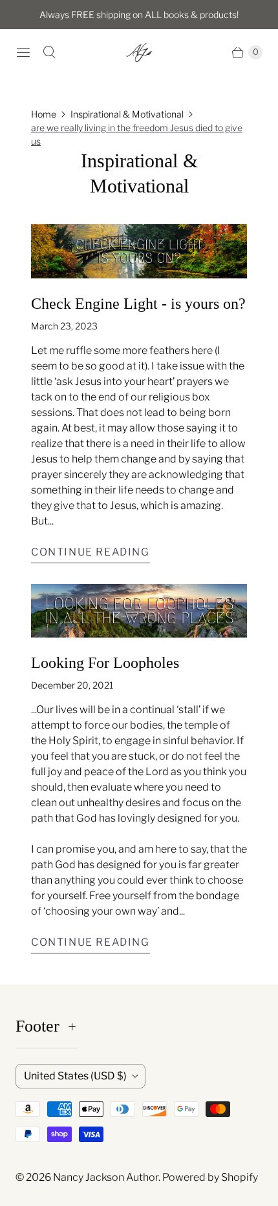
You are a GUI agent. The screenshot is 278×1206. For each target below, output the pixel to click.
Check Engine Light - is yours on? (138, 303)
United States (75, 1076)
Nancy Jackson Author (105, 1177)
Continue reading (90, 552)
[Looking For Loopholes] (139, 611)
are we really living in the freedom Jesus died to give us (136, 134)
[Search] (49, 52)
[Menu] (23, 52)
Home (43, 114)
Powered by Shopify (210, 1177)
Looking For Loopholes (105, 662)
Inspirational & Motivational (127, 114)
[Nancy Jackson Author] (139, 52)
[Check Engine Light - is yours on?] (139, 251)
